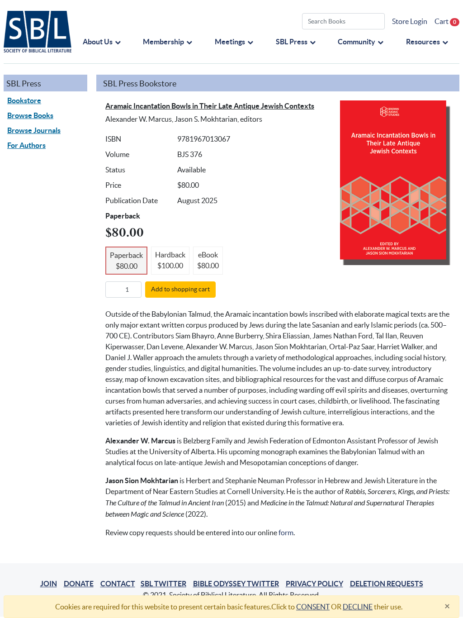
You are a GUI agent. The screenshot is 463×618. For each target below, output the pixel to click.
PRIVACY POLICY (314, 584)
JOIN (48, 584)
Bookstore (24, 100)
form (286, 532)
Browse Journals (34, 130)
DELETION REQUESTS (386, 584)
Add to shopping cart (180, 289)
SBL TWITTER (163, 584)
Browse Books (30, 115)
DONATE (79, 584)
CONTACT (117, 584)
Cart (445, 21)
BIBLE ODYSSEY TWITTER (236, 584)
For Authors (26, 145)
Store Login (409, 21)
